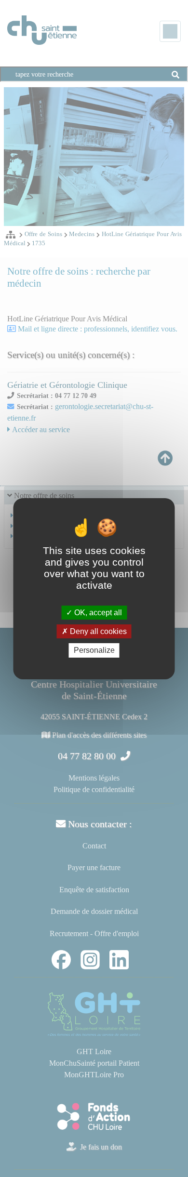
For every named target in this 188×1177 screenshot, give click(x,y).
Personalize (94, 650)
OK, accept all (97, 612)
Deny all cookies (97, 631)
